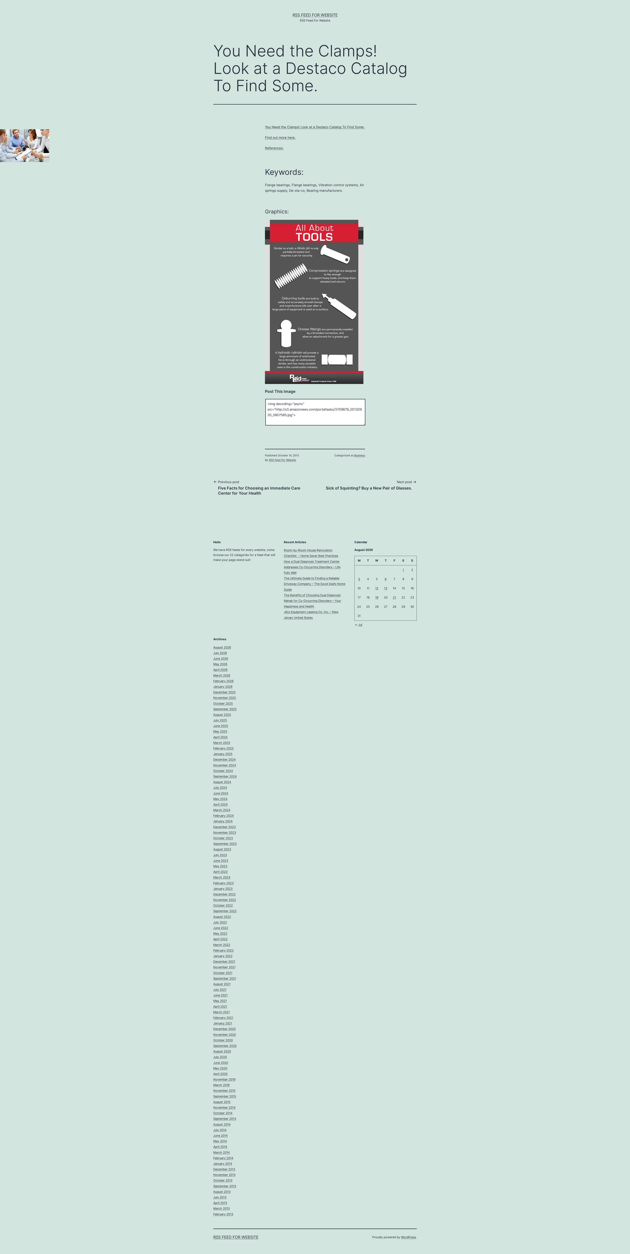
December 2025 (224, 692)
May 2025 (220, 731)
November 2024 (224, 765)
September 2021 (224, 978)
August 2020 (222, 1051)
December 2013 (224, 1169)
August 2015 (222, 1102)
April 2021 (220, 1006)
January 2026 (222, 686)
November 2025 (224, 697)
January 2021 (222, 1023)
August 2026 (222, 647)
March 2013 (221, 1208)
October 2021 (222, 973)
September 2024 (225, 776)
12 (376, 588)
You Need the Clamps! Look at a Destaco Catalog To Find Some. (315, 127)
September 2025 (225, 709)
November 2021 (224, 967)
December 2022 (224, 894)
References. (274, 148)
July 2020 (220, 1057)
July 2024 (220, 787)
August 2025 (222, 714)
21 (394, 597)
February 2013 (223, 1214)
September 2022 (225, 911)
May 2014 (220, 1141)
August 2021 (222, 984)
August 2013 (222, 1191)
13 (385, 588)
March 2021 (221, 1012)
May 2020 (220, 1068)
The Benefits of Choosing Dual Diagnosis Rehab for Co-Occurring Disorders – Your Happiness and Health (312, 600)
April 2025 (220, 737)
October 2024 (223, 771)
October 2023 (223, 838)
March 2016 (221, 1085)
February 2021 (223, 1017)
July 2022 (220, 922)
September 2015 (224, 1096)
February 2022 (223, 950)
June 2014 (220, 1135)
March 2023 (221, 877)
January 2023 (222, 888)
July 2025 (220, 720)
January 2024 (223, 821)
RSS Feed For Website (315, 15)
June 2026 (220, 658)
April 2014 (220, 1146)
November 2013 (224, 1175)
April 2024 (220, 804)
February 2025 (223, 748)
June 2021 (220, 995)
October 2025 (223, 703)
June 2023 (220, 860)
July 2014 (220, 1130)
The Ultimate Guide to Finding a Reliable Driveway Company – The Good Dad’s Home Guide (314, 584)
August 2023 (222, 849)
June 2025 (220, 726)
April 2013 (220, 1203)
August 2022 (222, 916)
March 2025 (221, 742)
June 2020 (220, 1062)
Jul (360, 624)
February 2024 (223, 815)
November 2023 (224, 832)
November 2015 (224, 1090)
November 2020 (224, 1034)
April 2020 (220, 1074)
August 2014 (222, 1124)
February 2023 (223, 883)
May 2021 (220, 1001)
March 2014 (221, 1152)
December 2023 (224, 827)
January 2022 (222, 956)
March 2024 (221, 810)
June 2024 (220, 793)
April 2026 (220, 669)
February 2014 (223, 1158)
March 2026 (221, 675)
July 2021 (219, 989)
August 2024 (222, 782)
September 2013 (224, 1186)
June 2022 (220, 928)
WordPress (408, 1237)
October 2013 (222, 1180)
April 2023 (220, 871)
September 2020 (225, 1045)
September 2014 (224, 1118)
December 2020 (224, 1029)
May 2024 (220, 799)
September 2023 (225, 843)
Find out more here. (280, 138)
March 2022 (221, 945)
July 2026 (220, 653)
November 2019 (224, 1079)
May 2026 (220, 664)
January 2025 (222, 754)
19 (376, 597)
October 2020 (223, 1040)
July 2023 (220, 855)
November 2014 (224, 1107)
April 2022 (220, 939)
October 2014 (222, 1113)
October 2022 (223, 905)
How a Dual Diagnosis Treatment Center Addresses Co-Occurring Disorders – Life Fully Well (312, 567)
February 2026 (223, 681)
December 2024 (224, 759)
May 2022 (220, 933)
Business (359, 455)
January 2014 (222, 1163)
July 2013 (219, 1197)
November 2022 (224, 900)
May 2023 (220, 866)
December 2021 (224, 961)
